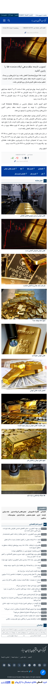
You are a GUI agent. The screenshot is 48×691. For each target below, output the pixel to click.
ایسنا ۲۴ (11, 15)
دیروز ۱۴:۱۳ (44, 603)
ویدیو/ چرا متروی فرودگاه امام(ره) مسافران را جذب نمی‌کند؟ (22, 609)
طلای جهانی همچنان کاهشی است (35, 251)
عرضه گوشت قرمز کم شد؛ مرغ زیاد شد (29, 571)
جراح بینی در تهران (19, 629)
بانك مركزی (5, 512)
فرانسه (44, 515)
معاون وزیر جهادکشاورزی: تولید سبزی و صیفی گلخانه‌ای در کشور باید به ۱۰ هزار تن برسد (21, 555)
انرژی (38, 515)
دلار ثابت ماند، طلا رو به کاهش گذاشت (34, 286)
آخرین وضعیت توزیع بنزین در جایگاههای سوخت (26, 551)
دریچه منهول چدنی (12, 636)
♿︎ (43, 672)
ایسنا (39, 20)
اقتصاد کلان (42, 28)
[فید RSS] (8, 665)
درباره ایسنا (15, 657)
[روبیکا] (44, 665)
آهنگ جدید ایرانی (7, 629)
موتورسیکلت (11, 515)
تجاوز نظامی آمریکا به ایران (18, 512)
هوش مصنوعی (30, 515)
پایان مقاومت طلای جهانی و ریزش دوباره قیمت (31, 426)
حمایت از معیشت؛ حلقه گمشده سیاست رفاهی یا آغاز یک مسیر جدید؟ (21, 581)
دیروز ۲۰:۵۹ (44, 534)
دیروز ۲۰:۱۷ (44, 540)
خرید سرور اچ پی (33, 633)
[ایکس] (19, 665)
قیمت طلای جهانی (9, 169)
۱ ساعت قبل (44, 529)
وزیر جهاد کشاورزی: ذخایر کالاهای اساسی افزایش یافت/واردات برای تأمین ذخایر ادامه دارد (22, 529)
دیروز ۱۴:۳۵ (44, 595)
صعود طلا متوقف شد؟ (39, 321)
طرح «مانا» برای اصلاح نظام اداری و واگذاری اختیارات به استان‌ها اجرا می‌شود (21, 599)
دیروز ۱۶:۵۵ (44, 560)
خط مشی (23, 657)
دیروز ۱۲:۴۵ (44, 616)
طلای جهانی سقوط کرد (38, 356)
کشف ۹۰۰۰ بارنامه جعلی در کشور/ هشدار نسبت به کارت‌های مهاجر (22, 541)
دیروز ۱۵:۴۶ (44, 571)
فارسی (31, 15)
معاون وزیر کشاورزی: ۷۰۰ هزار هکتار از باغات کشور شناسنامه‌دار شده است (22, 535)
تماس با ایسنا (5, 657)
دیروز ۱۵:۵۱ (44, 565)
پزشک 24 (43, 633)
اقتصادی (40, 169)
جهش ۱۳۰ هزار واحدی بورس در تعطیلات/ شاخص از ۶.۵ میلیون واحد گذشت (21, 575)
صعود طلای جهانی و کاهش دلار (36, 461)
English (21, 15)
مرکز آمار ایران (21, 515)
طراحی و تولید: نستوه (23, 671)
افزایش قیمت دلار (20, 174)
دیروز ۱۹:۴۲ (44, 545)
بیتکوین (43, 518)
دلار (42, 174)
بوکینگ (13, 633)
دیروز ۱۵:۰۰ (44, 580)
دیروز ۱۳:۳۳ (44, 609)
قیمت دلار (33, 174)
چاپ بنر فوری (42, 629)
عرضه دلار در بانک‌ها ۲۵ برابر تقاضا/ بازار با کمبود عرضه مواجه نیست (22, 566)
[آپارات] (3, 665)
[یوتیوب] (24, 665)
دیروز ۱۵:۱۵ (44, 574)
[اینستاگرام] (14, 665)
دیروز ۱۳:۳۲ (44, 612)
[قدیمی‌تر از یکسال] (24, 199)
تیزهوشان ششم (22, 633)
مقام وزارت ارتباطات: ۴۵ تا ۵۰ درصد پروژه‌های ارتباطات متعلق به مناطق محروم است (21, 546)
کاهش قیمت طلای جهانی (37, 391)
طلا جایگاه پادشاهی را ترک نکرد (36, 496)
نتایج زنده (4, 15)
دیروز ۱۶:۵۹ (44, 554)
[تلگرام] (29, 665)
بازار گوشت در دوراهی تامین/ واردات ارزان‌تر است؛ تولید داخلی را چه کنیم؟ (21, 604)
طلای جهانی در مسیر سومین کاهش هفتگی (32, 216)
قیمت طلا (30, 169)
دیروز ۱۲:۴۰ (44, 619)
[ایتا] (39, 665)
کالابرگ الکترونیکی (33, 512)
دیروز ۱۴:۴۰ (44, 586)
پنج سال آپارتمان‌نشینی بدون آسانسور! (29, 594)
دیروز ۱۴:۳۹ (44, 589)
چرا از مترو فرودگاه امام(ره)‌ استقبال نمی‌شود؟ (27, 612)
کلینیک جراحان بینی (35, 636)
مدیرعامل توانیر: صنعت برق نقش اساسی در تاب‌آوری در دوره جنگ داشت (22, 590)
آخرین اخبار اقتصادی (35, 524)
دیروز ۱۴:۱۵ (44, 598)
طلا (21, 169)
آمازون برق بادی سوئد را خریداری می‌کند (28, 586)
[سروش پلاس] (34, 665)
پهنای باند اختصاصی (31, 629)
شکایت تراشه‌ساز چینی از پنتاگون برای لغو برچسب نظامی (23, 619)
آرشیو (16, 15)
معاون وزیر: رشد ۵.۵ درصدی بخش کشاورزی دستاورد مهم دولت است (21, 561)
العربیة (26, 15)
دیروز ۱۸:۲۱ (44, 551)
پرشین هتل (5, 633)
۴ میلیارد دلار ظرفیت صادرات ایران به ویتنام (27, 616)
